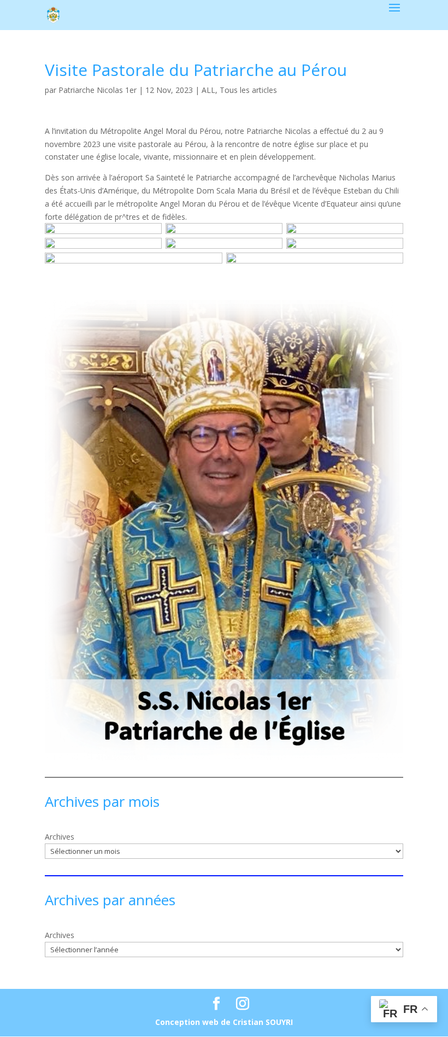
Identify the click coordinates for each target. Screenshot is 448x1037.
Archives (59, 836)
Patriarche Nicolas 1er (97, 90)
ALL (208, 90)
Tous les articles (248, 90)
